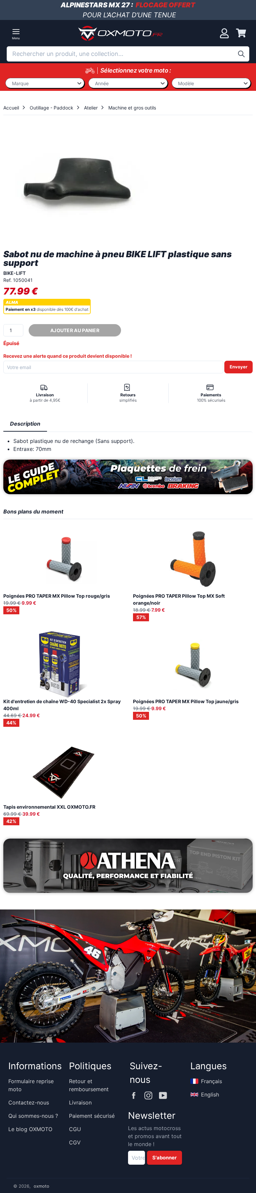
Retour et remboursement (89, 1085)
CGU (75, 1129)
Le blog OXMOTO (30, 1129)
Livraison (80, 1102)
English (210, 1094)
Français (211, 1081)
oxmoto (41, 1186)
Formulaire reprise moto (31, 1085)
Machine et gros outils (132, 107)
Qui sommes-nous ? (33, 1115)
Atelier (91, 107)
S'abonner (164, 1158)
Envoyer (238, 366)
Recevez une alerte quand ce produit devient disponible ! (67, 356)
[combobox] (128, 54)
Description (25, 423)
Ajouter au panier (74, 330)
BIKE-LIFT (14, 273)
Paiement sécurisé (92, 1115)
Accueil (11, 107)
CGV (75, 1142)
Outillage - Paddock (51, 107)
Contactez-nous (28, 1102)
